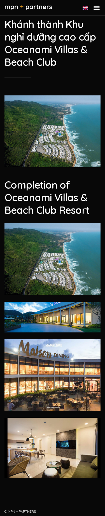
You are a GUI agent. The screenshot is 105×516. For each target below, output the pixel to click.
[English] (85, 8)
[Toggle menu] (97, 8)
